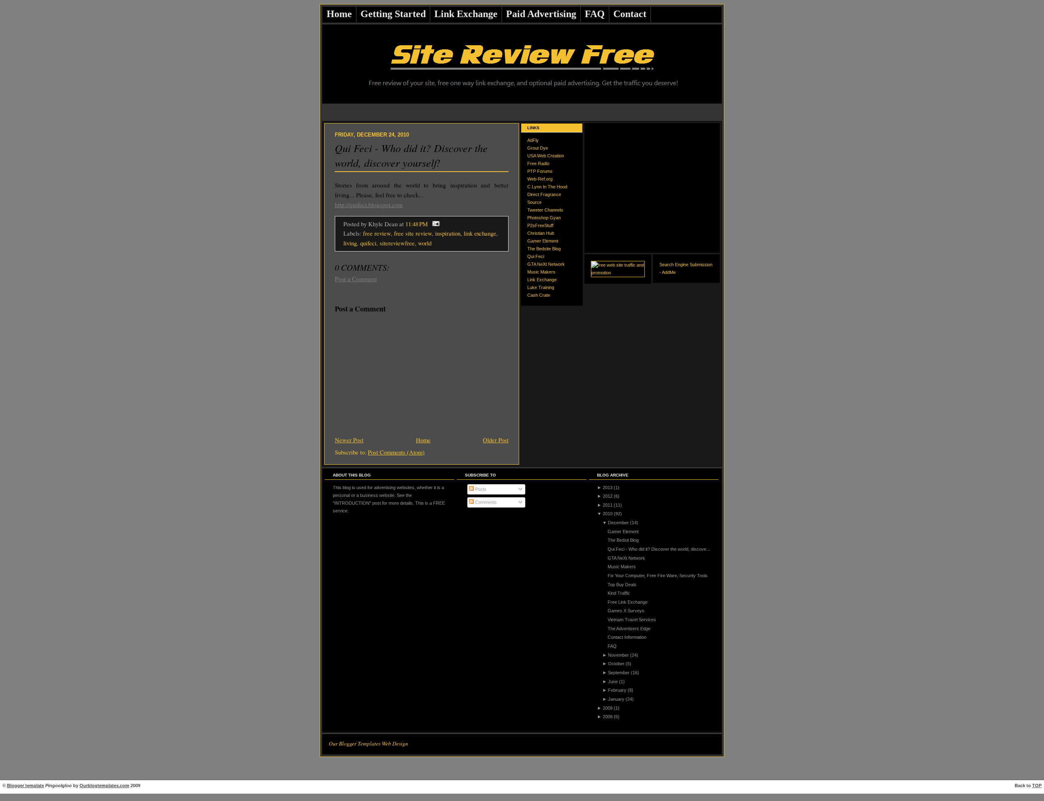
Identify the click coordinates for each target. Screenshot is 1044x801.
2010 (608, 513)
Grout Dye (537, 148)
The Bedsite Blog (544, 248)
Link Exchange (466, 14)
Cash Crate (538, 295)
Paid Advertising (541, 14)
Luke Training (540, 287)
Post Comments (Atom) (396, 452)
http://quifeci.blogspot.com (369, 205)
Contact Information (627, 637)
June (613, 681)
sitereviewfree (397, 243)
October (616, 663)
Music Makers (541, 271)
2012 (608, 496)
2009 (608, 708)
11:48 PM (416, 224)
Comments (485, 502)
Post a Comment (356, 279)
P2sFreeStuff (540, 225)
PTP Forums (540, 171)
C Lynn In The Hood (547, 186)
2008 (608, 716)
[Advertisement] (522, 112)
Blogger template (25, 785)
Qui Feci (535, 256)
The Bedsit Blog (623, 540)
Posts (480, 489)
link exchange (480, 233)
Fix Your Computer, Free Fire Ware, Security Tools (658, 575)
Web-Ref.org (540, 179)
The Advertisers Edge (629, 628)
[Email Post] (434, 224)
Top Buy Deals (622, 584)
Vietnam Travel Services (632, 619)
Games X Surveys (626, 610)
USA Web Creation (545, 155)
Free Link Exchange (628, 602)
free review (377, 233)
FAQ (595, 14)
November (618, 655)
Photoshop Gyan (544, 217)
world (424, 243)
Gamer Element (542, 240)
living (350, 243)
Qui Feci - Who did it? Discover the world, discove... (659, 549)
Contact (629, 14)
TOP (1037, 785)
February (617, 690)
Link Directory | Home (522, 797)
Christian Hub (540, 233)
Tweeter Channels (545, 209)
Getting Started (393, 14)
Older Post (496, 440)
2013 (608, 487)
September (619, 672)
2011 (608, 505)
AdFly (533, 140)
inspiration (447, 233)
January (616, 699)
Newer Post (349, 440)
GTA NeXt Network (546, 264)
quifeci (368, 243)
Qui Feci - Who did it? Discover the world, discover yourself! (411, 155)
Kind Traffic (619, 593)
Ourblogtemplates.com (104, 785)
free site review (413, 233)
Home (339, 14)
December (618, 522)
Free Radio (538, 163)
